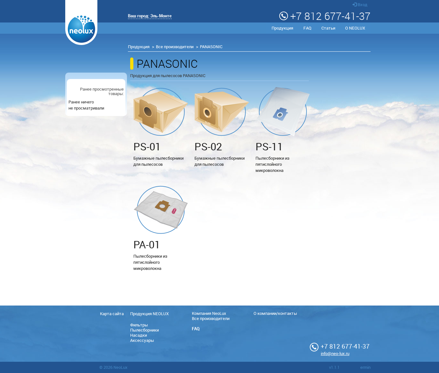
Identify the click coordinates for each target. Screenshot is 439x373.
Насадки (138, 335)
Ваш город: (150, 16)
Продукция (282, 28)
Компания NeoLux (209, 313)
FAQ (307, 28)
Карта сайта (112, 313)
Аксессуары (142, 340)
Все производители (174, 46)
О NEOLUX (355, 28)
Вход (362, 4)
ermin (365, 367)
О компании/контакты (275, 313)
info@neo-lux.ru (335, 353)
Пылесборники (144, 330)
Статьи (328, 28)
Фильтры (139, 325)
